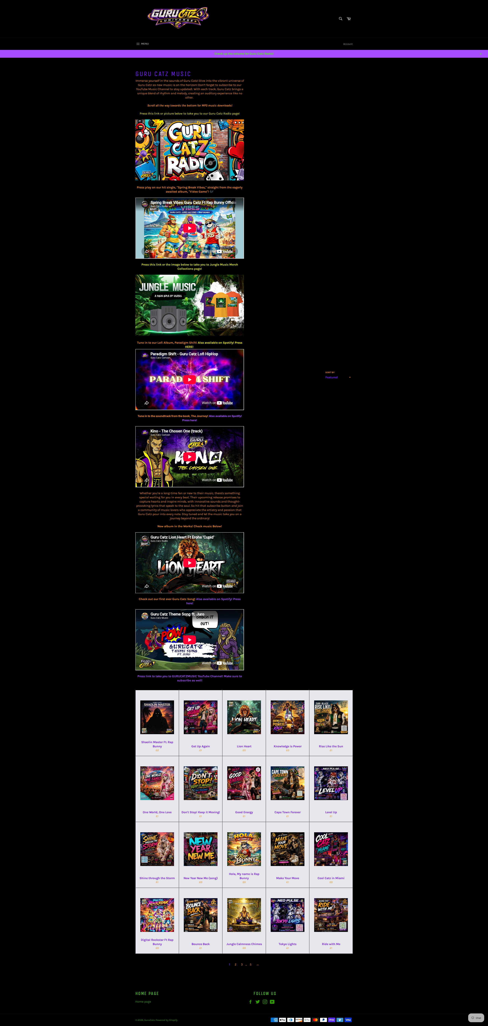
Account (348, 43)
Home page (143, 1001)
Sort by (330, 372)
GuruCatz (149, 1020)
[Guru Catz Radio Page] (189, 179)
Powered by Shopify (166, 1020)
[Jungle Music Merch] (189, 334)
